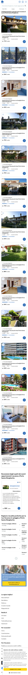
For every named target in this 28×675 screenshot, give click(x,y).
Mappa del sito (5, 608)
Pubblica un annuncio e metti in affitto (11, 646)
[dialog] (15, 661)
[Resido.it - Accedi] (23, 2)
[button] (26, 2)
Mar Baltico (4, 600)
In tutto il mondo (5, 605)
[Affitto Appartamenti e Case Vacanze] (2, 2)
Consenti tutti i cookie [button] (15, 669)
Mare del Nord (5, 597)
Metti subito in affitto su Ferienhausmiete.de (14, 583)
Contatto (3, 639)
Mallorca (3, 603)
